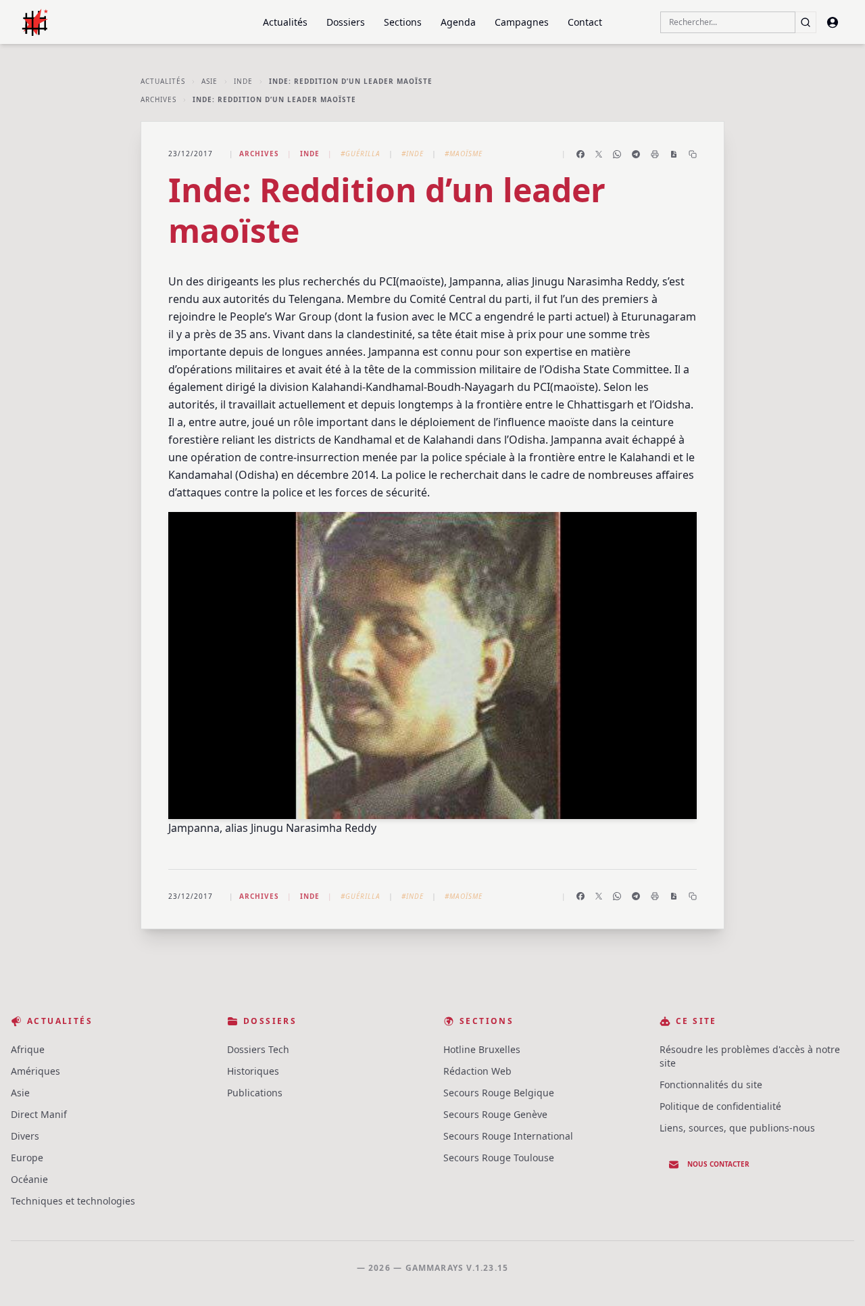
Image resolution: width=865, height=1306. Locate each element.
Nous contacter (718, 1164)
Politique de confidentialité (720, 1106)
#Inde (412, 153)
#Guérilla (360, 153)
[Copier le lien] (693, 154)
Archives (158, 99)
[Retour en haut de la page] (835, 1276)
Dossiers (345, 22)
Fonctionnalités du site (711, 1084)
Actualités (285, 22)
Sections (403, 22)
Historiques (253, 1071)
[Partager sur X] (598, 154)
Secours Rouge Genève (495, 1114)
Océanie (29, 1179)
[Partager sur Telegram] (636, 154)
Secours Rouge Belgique (498, 1092)
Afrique (28, 1049)
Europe (27, 1157)
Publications (254, 1092)
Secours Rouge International (508, 1135)
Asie (209, 81)
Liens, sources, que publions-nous (737, 1127)
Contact (585, 22)
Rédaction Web (477, 1071)
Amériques (35, 1071)
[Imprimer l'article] (655, 154)
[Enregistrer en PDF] (674, 154)
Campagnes (522, 22)
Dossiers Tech (258, 1049)
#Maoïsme (464, 153)
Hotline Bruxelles (481, 1049)
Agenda (458, 22)
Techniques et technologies (73, 1200)
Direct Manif (39, 1114)
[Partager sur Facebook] (580, 154)
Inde (243, 81)
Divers (25, 1135)
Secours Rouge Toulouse (498, 1157)
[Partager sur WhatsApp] (617, 154)
